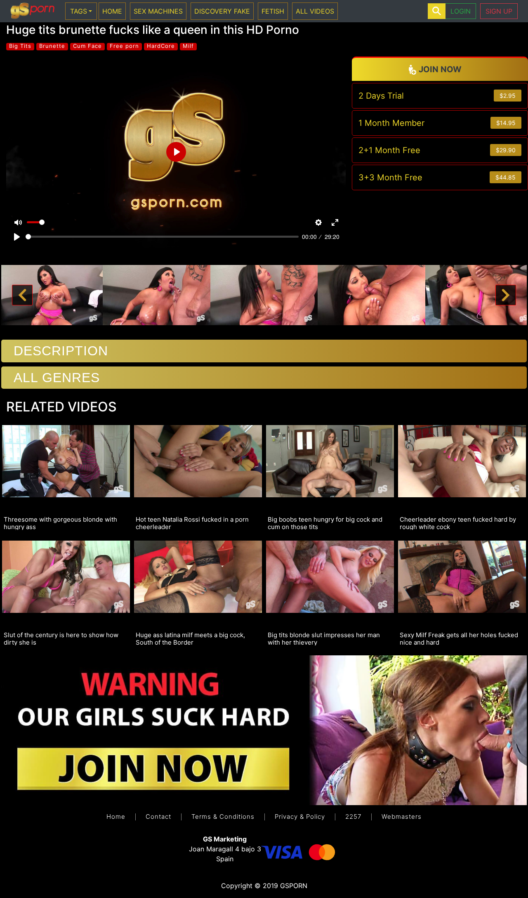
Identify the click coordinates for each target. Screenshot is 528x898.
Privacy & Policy (300, 816)
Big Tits (20, 46)
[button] (22, 295)
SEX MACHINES (158, 11)
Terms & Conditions (223, 816)
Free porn (124, 46)
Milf (188, 46)
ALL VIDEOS (315, 11)
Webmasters (402, 816)
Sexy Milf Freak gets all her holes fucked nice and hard (459, 638)
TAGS (78, 11)
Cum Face (87, 46)
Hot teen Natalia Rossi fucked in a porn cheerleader (192, 523)
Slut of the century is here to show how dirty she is (61, 638)
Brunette (52, 46)
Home (115, 816)
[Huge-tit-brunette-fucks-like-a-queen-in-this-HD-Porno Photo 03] (264, 294)
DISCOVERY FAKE (222, 11)
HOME (112, 11)
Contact (158, 816)
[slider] (162, 237)
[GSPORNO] (32, 11)
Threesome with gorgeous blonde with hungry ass (60, 523)
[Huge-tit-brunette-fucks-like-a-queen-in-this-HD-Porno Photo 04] (371, 294)
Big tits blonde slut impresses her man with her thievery (324, 638)
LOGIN (460, 11)
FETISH (273, 11)
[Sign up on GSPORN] (264, 729)
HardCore (161, 46)
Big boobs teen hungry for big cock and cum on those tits (325, 523)
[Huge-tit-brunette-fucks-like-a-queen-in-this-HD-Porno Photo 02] (156, 294)
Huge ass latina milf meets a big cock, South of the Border (190, 638)
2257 (353, 816)
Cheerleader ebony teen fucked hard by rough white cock (458, 523)
